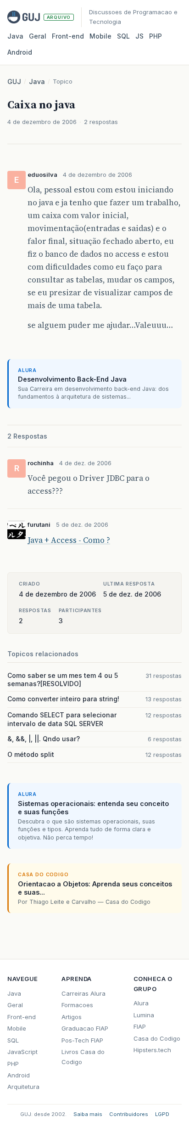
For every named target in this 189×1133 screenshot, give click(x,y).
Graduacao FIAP (84, 1028)
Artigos (71, 1016)
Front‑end (68, 36)
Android (19, 52)
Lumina (143, 1015)
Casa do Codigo (156, 1038)
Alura (141, 1003)
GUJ (14, 81)
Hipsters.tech (152, 1050)
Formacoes (77, 1005)
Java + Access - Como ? (69, 540)
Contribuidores (128, 1114)
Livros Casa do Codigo (83, 1056)
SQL (123, 36)
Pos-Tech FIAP (82, 1040)
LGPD (162, 1114)
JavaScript (22, 1051)
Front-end (21, 1016)
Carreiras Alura (83, 993)
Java (15, 36)
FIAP (139, 1026)
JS (139, 36)
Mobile (100, 36)
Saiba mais (87, 1114)
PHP (155, 36)
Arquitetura (23, 1086)
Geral (37, 36)
